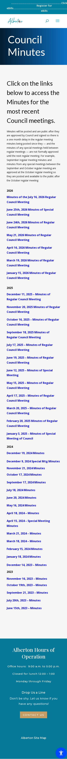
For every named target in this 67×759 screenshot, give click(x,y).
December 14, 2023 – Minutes (27, 565)
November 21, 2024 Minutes (26, 468)
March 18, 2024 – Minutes (24, 541)
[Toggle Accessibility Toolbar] (61, 753)
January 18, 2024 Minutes (24, 557)
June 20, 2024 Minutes (21, 498)
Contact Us (33, 714)
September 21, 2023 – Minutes (27, 593)
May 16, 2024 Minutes (21, 505)
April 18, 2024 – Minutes (23, 513)
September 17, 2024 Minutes (26, 482)
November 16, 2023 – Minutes (27, 579)
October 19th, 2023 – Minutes (27, 585)
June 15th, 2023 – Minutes (24, 608)
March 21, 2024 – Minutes (24, 533)
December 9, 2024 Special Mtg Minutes (33, 461)
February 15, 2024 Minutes (24, 549)
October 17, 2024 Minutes (24, 474)
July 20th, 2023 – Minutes (24, 600)
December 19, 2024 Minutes (25, 453)
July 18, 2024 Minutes (21, 490)
